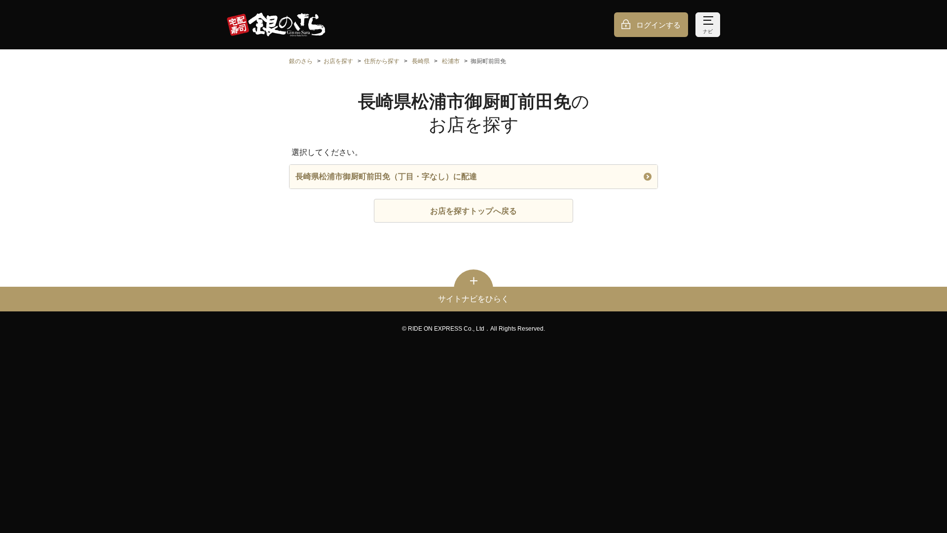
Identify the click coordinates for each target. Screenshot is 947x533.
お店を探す (338, 61)
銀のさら (301, 61)
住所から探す (382, 61)
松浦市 (451, 61)
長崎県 (421, 61)
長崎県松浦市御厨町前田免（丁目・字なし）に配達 (386, 176)
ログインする (658, 25)
